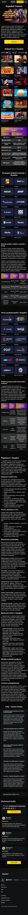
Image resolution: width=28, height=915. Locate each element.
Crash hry (15, 53)
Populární (3, 52)
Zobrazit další (14, 862)
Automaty (22, 52)
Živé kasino (9, 53)
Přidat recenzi (14, 811)
